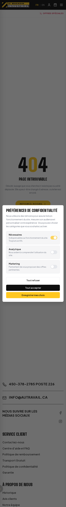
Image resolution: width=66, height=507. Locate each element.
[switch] (53, 238)
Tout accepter (33, 287)
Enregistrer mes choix (33, 295)
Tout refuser (33, 280)
